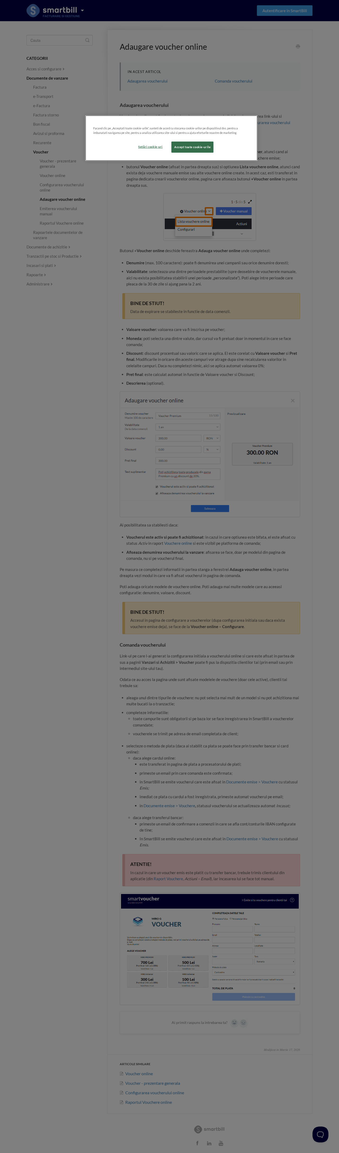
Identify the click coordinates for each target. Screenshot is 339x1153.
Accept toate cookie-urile (192, 147)
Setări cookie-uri (150, 146)
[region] (171, 138)
